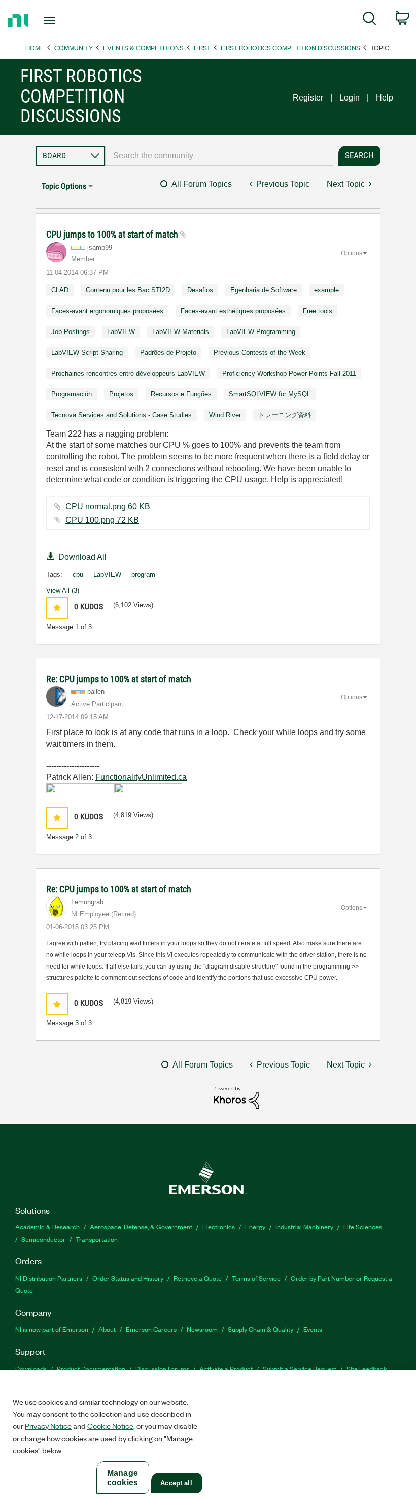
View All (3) (62, 590)
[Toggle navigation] (62, 21)
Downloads (31, 1368)
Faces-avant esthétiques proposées (233, 311)
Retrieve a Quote (198, 1278)
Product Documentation (91, 1368)
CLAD (59, 290)
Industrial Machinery (304, 1226)
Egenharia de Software (263, 290)
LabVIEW (121, 332)
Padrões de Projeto (168, 352)
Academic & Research (47, 1226)
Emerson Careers (151, 1329)
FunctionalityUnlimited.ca (141, 777)
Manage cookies (122, 1478)
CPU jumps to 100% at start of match (113, 234)
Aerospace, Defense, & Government (141, 1226)
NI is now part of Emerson (51, 1329)
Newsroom (202, 1329)
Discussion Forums (162, 1368)
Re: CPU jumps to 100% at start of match (118, 679)
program (143, 574)
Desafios (200, 290)
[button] (57, 607)
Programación (71, 394)
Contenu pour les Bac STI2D (128, 290)
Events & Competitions (143, 47)
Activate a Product (226, 1368)
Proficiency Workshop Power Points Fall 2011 (289, 373)
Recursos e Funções (181, 394)
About (107, 1329)
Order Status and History (127, 1278)
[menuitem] (369, 20)
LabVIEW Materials (180, 332)
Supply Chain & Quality (260, 1329)
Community (73, 47)
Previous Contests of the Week (259, 352)
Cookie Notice (110, 1426)
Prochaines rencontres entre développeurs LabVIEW (128, 373)
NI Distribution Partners (48, 1278)
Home (34, 47)
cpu (78, 574)
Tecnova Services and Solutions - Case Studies (121, 415)
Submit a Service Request (299, 1368)
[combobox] (219, 156)
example (326, 290)
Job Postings (70, 332)
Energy (255, 1226)
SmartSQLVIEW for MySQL (269, 394)
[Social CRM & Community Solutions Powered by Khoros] (236, 1096)
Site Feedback (366, 1368)
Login (349, 97)
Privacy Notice (48, 1426)
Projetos (121, 394)
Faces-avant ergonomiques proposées (107, 311)
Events (312, 1329)
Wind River (225, 415)
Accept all (176, 1483)
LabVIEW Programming (260, 332)
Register (308, 97)
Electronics (218, 1226)
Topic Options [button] (64, 186)
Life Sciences (362, 1226)
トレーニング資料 (284, 415)
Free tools (317, 311)
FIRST (202, 47)
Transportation (97, 1239)
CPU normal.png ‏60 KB (107, 506)
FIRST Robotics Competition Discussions (290, 47)
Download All (82, 557)
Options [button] (351, 253)
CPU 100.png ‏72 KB (102, 520)
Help (384, 97)
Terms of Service (256, 1278)
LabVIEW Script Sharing (87, 352)
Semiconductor (43, 1239)
